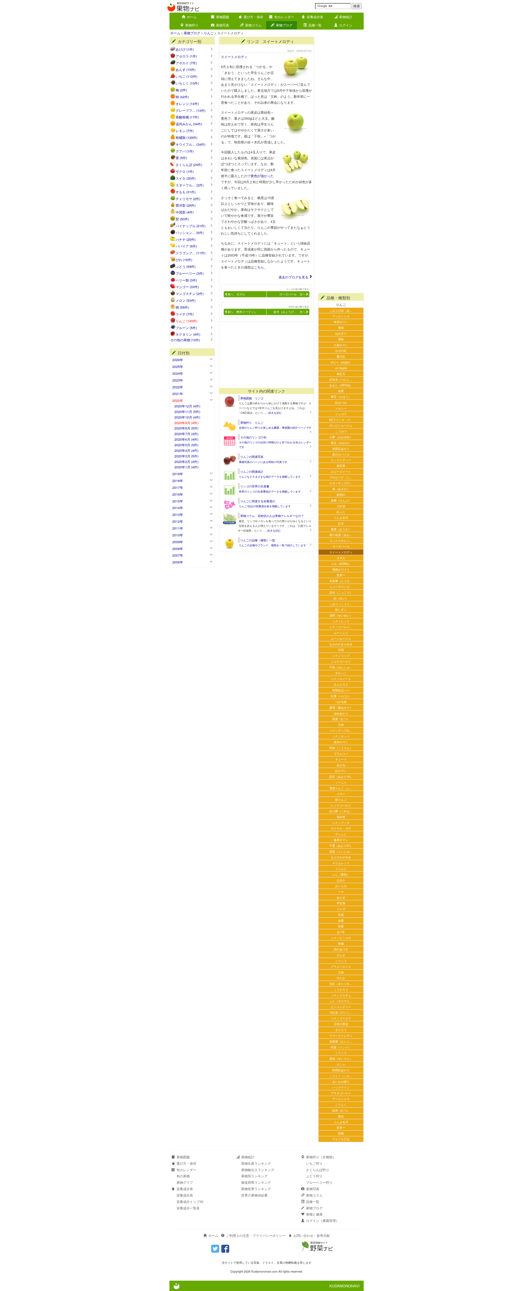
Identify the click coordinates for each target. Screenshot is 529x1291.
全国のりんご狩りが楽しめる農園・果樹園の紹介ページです (275, 428)
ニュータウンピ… (341, 586)
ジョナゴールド (341, 661)
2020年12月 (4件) (187, 406)
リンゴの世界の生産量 (254, 486)
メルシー (341, 408)
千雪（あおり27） (341, 845)
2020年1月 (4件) (186, 467)
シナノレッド (341, 621)
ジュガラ (341, 414)
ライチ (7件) (185, 314)
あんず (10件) (185, 69)
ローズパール (341, 546)
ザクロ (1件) (185, 171)
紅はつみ (341, 402)
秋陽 (341, 943)
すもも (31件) (185, 192)
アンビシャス (341, 316)
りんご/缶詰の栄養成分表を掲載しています (265, 506)
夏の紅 (341, 356)
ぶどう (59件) (185, 266)
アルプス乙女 (341, 1139)
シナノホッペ (341, 736)
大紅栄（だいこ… (341, 1012)
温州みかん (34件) (189, 124)
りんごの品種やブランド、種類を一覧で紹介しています (272, 545)
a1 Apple (341, 368)
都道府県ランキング (256, 1182)
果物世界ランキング (256, 1188)
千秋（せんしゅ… (341, 667)
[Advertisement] (265, 355)
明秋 (341, 339)
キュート (341, 759)
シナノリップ (341, 655)
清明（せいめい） (341, 615)
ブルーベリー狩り (319, 1182)
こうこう (341, 960)
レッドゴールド (341, 805)
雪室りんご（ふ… (341, 788)
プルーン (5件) (186, 328)
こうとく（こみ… (341, 1076)
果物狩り (191, 25)
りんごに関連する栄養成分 (257, 501)
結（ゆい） (341, 598)
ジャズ (341, 909)
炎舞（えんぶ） (341, 500)
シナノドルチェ (341, 995)
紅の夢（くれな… (341, 811)
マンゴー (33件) (187, 287)
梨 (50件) (182, 219)
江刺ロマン (341, 345)
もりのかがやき (341, 857)
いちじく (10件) (187, 83)
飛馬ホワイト (341, 569)
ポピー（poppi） (341, 362)
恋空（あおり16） (341, 776)
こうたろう (341, 989)
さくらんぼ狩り (317, 1169)
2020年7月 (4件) (186, 433)
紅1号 (341, 932)
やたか (341, 978)
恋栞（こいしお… (341, 851)
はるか (341, 880)
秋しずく (341, 609)
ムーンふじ (341, 632)
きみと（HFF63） (341, 385)
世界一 (341, 575)
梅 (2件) (181, 90)
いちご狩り (314, 1163)
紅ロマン (341, 770)
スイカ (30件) (185, 178)
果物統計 (345, 16)
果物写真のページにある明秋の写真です (263, 462)
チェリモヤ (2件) (188, 199)
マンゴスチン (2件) (190, 293)
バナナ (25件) (185, 239)
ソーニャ (341, 782)
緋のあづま (341, 949)
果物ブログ (284, 25)
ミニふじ (341, 868)
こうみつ (341, 431)
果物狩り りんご (251, 422)
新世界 (341, 465)
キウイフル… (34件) (190, 144)
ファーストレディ (341, 1035)
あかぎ (341, 897)
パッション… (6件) (190, 232)
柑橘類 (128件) (186, 137)
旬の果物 (183, 1176)
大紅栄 (341, 506)
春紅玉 (341, 373)
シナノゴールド (341, 1018)
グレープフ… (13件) (190, 110)
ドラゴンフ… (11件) (190, 253)
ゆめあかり (341, 713)
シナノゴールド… (341, 627)
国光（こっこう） (341, 592)
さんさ (341, 955)
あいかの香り (341, 1081)
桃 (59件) (182, 307)
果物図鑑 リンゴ (251, 398)
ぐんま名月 (341, 517)
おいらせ (341, 886)
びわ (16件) (184, 260)
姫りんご (341, 799)
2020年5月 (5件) (186, 445)
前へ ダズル (236, 294)
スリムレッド (341, 863)
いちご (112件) (186, 76)
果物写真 (222, 25)
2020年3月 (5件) (186, 456)
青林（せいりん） (341, 1058)
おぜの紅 (341, 350)
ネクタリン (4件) (188, 334)
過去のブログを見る (293, 277)
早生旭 (341, 903)
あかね (341, 765)
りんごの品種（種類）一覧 (257, 540)
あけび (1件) (185, 49)
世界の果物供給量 (254, 1195)
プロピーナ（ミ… (341, 477)
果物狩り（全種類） (321, 1157)
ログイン (345, 25)
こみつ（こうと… (341, 604)
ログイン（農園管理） (322, 1220)
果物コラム (253, 25)
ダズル (341, 558)
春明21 (341, 494)
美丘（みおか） (341, 442)
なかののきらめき (341, 644)
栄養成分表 (315, 16)
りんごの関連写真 (251, 457)
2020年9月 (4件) (186, 422)
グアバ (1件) (185, 151)
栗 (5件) (181, 158)
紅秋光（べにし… (341, 379)
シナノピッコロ (341, 937)
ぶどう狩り (314, 1176)
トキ (341, 891)
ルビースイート (341, 471)
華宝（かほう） (341, 396)
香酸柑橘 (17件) (187, 117)
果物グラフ (184, 1182)
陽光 (341, 1116)
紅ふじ (341, 511)
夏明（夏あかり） (341, 707)
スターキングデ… (341, 483)
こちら (259, 267)
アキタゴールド (341, 1093)
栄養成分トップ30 (189, 1201)
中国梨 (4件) (185, 212)
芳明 (341, 650)
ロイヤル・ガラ (341, 828)
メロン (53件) (185, 300)
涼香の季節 (341, 1024)
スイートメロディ (234, 56)
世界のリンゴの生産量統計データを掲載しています (270, 491)
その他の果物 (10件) (185, 340)
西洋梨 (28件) (185, 205)
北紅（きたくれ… (341, 983)
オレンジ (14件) (187, 103)
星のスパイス (341, 454)
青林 (341, 327)
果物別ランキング (254, 1176)
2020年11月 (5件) (187, 411)
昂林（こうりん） (341, 748)
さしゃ (341, 1064)
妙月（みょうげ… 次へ (289, 312)
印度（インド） (341, 1047)
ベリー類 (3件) (186, 280)
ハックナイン (341, 1087)
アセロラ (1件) (186, 56)
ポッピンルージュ (341, 425)
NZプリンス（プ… (341, 420)
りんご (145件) (186, 321)
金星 (341, 391)
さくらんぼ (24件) (189, 164)
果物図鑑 (222, 16)
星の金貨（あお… (341, 534)
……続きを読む (272, 413)
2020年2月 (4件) (186, 461)
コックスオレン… (341, 540)
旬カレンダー (284, 16)
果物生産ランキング (256, 1163)
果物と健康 (314, 1214)
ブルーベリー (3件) (190, 273)
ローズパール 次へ (292, 294)
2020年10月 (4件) (187, 417)
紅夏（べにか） (341, 696)
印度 (341, 914)
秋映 (341, 1133)
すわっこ (341, 673)
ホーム (192, 16)
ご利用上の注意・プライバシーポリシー (256, 1235)
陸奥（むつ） (341, 719)
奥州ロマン (341, 322)
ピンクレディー (341, 460)
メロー (341, 793)
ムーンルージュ (341, 638)
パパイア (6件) (186, 246)
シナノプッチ (341, 822)
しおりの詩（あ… (341, 310)
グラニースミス (341, 966)
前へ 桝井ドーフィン (242, 312)
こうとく (341, 1104)
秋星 (341, 926)
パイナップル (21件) (190, 226)
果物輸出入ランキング (257, 1169)
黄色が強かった (262, 175)
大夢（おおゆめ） (341, 437)
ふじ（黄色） (341, 874)
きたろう (341, 1029)
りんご (209, 33)
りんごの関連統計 (251, 471)
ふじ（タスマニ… (341, 1001)
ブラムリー (341, 753)
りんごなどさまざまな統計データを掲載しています (270, 476)
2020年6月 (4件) (186, 439)
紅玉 (341, 523)
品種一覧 (315, 25)
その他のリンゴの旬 (253, 437)
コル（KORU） (341, 563)
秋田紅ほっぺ (341, 690)
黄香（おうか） (341, 529)
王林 (341, 724)
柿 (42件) (182, 97)
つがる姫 (341, 701)
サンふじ (341, 834)
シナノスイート (341, 679)
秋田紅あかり (341, 448)
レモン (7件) (185, 131)
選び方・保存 (253, 16)
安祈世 (341, 817)
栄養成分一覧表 (188, 1208)
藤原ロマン (341, 840)
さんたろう (341, 684)
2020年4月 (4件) (186, 450)
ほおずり (341, 333)
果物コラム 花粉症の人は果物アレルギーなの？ (272, 516)
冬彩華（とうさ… (341, 581)
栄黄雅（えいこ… (341, 1041)
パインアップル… (341, 730)
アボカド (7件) (186, 63)
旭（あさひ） (341, 489)
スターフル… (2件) (190, 185)
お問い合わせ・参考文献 (311, 1235)
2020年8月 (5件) (186, 428)
